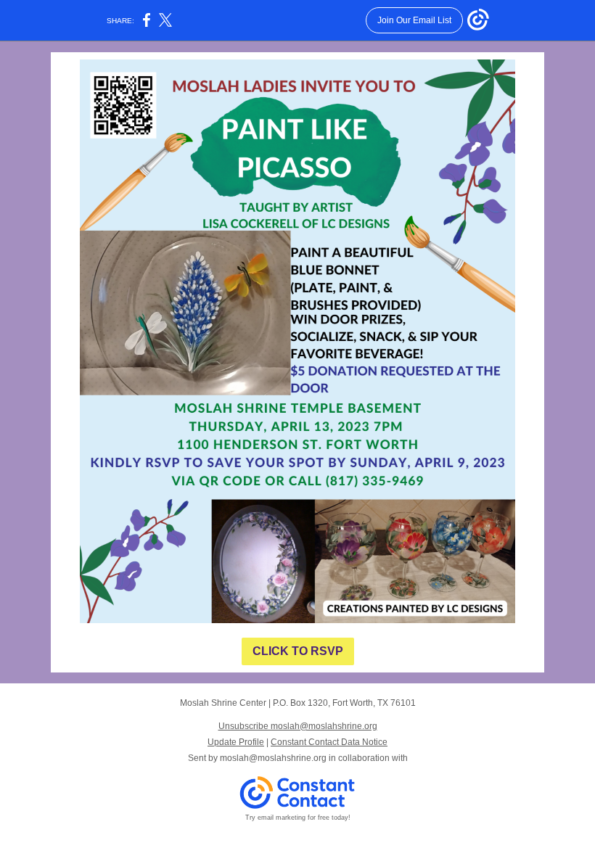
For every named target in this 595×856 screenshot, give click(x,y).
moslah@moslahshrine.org (273, 758)
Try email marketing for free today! (297, 817)
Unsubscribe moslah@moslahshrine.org (297, 726)
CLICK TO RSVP (298, 651)
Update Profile (236, 742)
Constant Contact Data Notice (329, 742)
